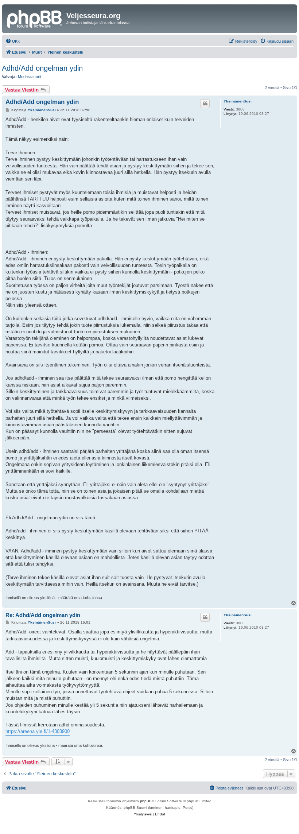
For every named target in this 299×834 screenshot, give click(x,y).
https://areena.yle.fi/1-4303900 (37, 731)
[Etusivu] (35, 18)
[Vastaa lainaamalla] (205, 103)
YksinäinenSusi (238, 101)
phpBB (146, 801)
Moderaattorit (29, 76)
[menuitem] (12, 41)
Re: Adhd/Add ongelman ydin (42, 615)
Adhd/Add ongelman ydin (42, 68)
